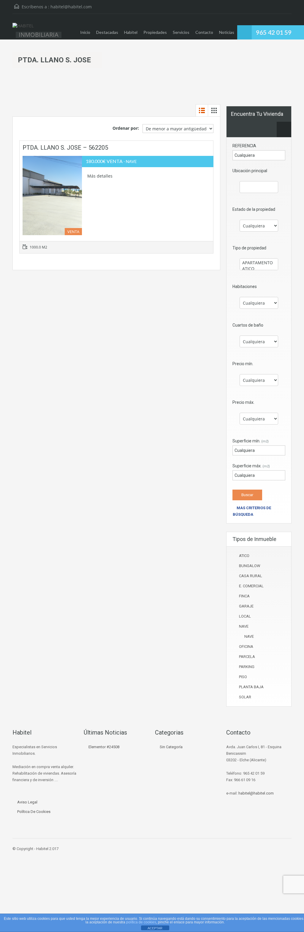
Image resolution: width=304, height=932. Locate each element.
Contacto (204, 32)
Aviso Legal (27, 802)
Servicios (181, 32)
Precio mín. (242, 363)
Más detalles (100, 176)
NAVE (243, 626)
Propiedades (155, 32)
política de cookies (141, 922)
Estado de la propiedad (253, 209)
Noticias (226, 32)
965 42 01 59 (274, 32)
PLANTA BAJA (251, 687)
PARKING (246, 666)
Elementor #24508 (103, 747)
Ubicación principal (249, 170)
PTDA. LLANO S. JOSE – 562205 (65, 147)
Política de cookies (33, 811)
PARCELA (247, 656)
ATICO (244, 555)
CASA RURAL (250, 576)
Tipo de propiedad (249, 248)
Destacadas (107, 32)
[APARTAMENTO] (259, 263)
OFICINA (246, 646)
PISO (243, 677)
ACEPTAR (155, 928)
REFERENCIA (244, 145)
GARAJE (246, 606)
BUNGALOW (249, 566)
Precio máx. (243, 402)
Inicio (85, 32)
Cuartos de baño (247, 325)
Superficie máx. (251, 465)
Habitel (130, 32)
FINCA (244, 596)
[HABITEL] (23, 29)
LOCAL (245, 616)
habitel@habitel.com (71, 7)
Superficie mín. (250, 441)
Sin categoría (171, 747)
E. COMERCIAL (251, 586)
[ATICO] (259, 269)
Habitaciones (244, 286)
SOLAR (245, 697)
